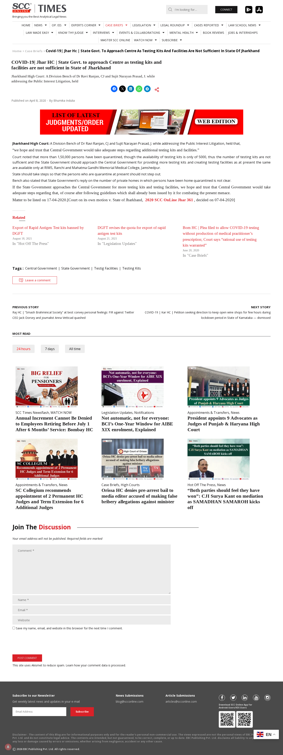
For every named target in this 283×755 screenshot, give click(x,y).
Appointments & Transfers (208, 412)
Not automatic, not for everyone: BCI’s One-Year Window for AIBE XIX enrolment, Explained (137, 423)
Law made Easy (37, 33)
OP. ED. (57, 25)
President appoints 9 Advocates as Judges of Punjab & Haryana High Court (223, 423)
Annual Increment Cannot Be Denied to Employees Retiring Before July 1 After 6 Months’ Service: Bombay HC (54, 423)
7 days (50, 349)
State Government (75, 268)
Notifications (144, 412)
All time (75, 349)
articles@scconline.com (181, 701)
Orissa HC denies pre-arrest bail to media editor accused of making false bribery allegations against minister (139, 496)
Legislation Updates (117, 412)
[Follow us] (222, 698)
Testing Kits (131, 268)
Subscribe (170, 40)
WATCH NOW (143, 40)
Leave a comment (38, 280)
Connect (226, 9)
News (38, 25)
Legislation (141, 25)
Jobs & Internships (243, 33)
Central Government (41, 268)
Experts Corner (83, 25)
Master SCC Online (115, 40)
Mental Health (181, 33)
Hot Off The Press (201, 485)
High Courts (130, 485)
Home (26, 25)
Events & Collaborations (139, 33)
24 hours (23, 349)
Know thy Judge (70, 33)
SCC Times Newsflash (32, 412)
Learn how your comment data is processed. (96, 665)
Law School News (242, 25)
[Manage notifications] (8, 747)
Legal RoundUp (172, 25)
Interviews (101, 33)
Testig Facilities (106, 268)
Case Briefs (114, 25)
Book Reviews (213, 33)
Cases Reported (206, 25)
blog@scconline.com (129, 701)
